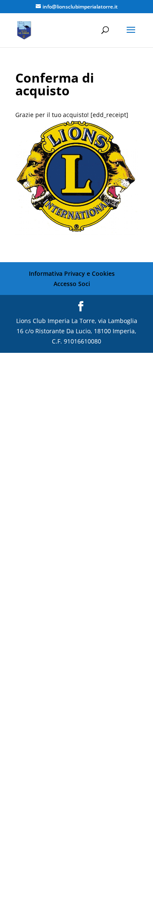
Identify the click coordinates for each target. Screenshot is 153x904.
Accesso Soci (72, 284)
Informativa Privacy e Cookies (72, 273)
